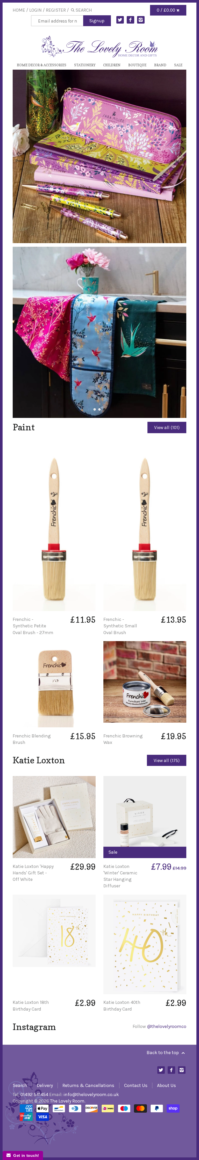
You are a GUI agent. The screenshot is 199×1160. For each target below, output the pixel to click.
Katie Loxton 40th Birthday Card (121, 1005)
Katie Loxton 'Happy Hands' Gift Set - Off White (33, 873)
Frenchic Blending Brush (32, 739)
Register (56, 10)
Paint (24, 427)
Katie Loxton (39, 760)
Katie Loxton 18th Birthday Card (31, 1005)
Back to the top (163, 1052)
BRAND (160, 65)
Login (35, 10)
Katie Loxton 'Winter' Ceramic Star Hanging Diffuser (120, 876)
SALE (178, 65)
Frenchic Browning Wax (123, 739)
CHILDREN (111, 65)
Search (20, 1085)
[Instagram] (141, 20)
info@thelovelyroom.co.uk (91, 1094)
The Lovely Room (67, 1101)
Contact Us (135, 1085)
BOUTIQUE (137, 65)
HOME (19, 10)
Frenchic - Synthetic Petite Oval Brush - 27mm (33, 626)
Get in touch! (25, 1155)
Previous (21, 160)
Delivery (45, 1085)
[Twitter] (120, 20)
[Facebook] (130, 20)
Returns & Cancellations (88, 1085)
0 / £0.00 (166, 10)
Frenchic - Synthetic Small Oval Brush (120, 626)
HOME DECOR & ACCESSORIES (41, 65)
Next (179, 160)
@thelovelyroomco (166, 1026)
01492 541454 (34, 1094)
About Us (166, 1085)
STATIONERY (84, 65)
